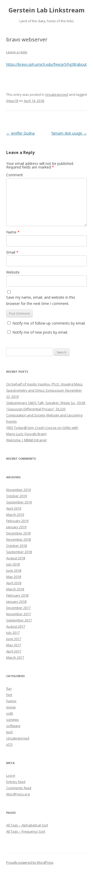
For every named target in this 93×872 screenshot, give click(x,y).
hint (9, 694)
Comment (14, 174)
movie (11, 707)
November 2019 (18, 489)
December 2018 (18, 533)
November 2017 (18, 614)
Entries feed (15, 781)
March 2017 (15, 657)
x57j (9, 744)
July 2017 (13, 632)
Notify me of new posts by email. (40, 332)
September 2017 (19, 620)
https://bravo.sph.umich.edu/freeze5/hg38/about (46, 64)
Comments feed (18, 788)
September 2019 (19, 502)
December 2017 (18, 607)
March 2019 (15, 514)
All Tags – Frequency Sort (25, 831)
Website (13, 272)
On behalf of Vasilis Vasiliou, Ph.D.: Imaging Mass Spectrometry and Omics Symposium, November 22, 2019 (44, 390)
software (13, 725)
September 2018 (19, 551)
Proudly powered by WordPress (29, 862)
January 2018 (16, 601)
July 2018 (13, 564)
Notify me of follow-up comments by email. (49, 323)
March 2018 (15, 589)
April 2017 (13, 651)
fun (9, 688)
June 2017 (13, 638)
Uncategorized (56, 94)
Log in (10, 775)
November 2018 (18, 539)
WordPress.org (18, 794)
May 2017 (13, 645)
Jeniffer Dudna (20, 133)
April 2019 (13, 508)
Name (13, 232)
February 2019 (17, 520)
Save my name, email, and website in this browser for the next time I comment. (40, 300)
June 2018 (13, 570)
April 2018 (13, 583)
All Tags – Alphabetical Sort (27, 825)
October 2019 (16, 496)
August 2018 (15, 558)
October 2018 (16, 545)
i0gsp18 (12, 100)
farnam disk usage (69, 133)
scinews (12, 719)
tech (9, 732)
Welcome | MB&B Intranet (26, 440)
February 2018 (17, 595)
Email (12, 252)
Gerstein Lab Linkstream (46, 10)
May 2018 (13, 576)
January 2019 (16, 527)
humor (11, 701)
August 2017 (15, 626)
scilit (9, 713)
